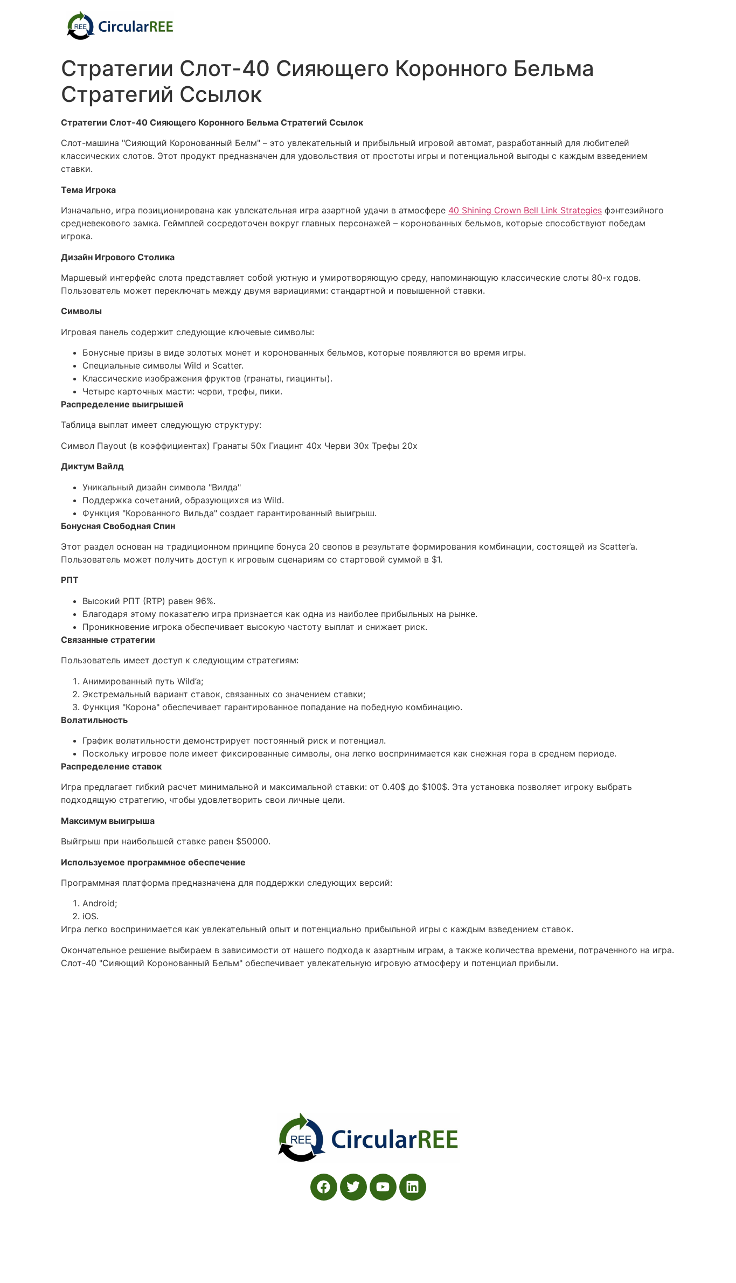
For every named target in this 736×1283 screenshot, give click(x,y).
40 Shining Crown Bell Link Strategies (525, 210)
